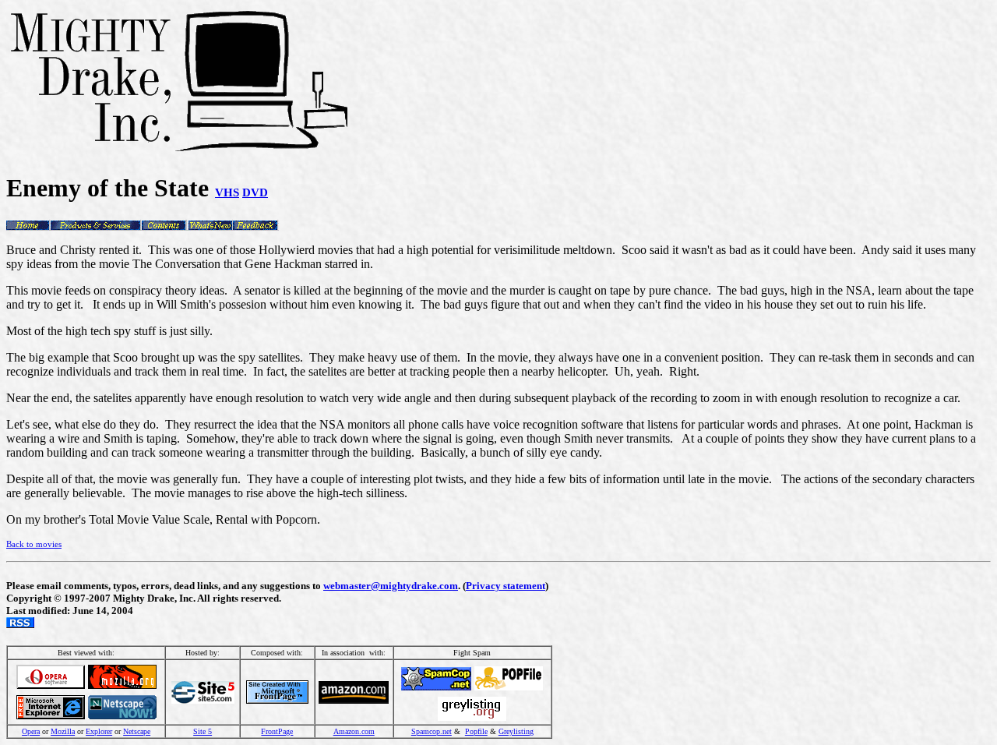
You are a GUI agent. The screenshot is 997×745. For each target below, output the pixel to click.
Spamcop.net (431, 731)
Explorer (99, 731)
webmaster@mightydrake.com (390, 585)
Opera (31, 731)
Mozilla (63, 731)
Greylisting (516, 731)
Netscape (136, 731)
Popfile (476, 731)
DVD (255, 192)
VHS (227, 192)
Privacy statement (505, 585)
